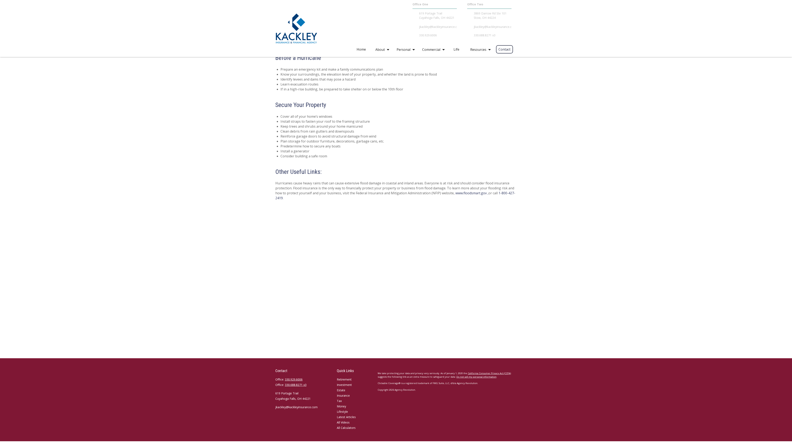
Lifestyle (342, 412)
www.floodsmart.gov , (471, 193)
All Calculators (346, 428)
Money (341, 406)
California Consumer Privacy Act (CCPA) (489, 373)
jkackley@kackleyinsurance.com (296, 407)
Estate (341, 390)
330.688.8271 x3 (295, 385)
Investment (344, 385)
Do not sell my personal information (476, 376)
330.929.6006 (294, 379)
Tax (339, 401)
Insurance (343, 395)
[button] (361, 49)
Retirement (344, 379)
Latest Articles (346, 417)
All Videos (343, 422)
